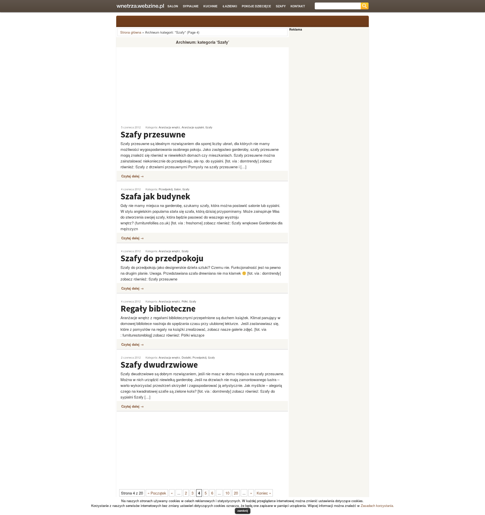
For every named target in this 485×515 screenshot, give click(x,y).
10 (227, 493)
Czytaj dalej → (132, 176)
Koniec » (264, 493)
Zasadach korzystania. (377, 505)
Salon (172, 6)
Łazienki (230, 6)
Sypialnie (191, 6)
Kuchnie (210, 6)
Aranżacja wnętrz (169, 127)
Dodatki (186, 357)
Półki (185, 301)
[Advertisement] (158, 84)
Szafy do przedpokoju (161, 258)
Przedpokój (166, 189)
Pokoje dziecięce (256, 6)
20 (236, 493)
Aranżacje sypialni (193, 127)
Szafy (281, 6)
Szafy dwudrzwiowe (159, 364)
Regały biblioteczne (158, 308)
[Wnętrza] (140, 6)
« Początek (157, 493)
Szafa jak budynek (155, 196)
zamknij (242, 510)
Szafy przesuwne (152, 134)
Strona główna (130, 32)
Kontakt (297, 6)
